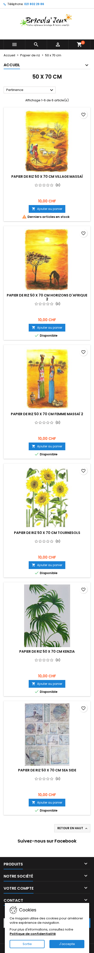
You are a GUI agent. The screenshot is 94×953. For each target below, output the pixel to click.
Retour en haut (72, 828)
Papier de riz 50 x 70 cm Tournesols (47, 532)
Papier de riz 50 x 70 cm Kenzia (47, 651)
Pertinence (30, 90)
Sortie (27, 944)
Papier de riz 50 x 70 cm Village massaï (47, 176)
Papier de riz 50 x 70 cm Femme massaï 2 (47, 414)
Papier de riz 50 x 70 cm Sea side (47, 770)
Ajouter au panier (47, 209)
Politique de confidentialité (33, 933)
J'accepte (67, 944)
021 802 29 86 (34, 4)
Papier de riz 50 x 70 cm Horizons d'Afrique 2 (47, 297)
